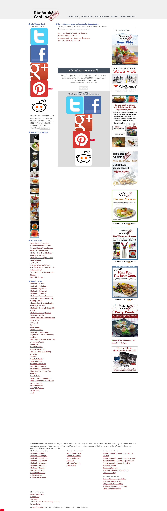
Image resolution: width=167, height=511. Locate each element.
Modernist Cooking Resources (41, 296)
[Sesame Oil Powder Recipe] (34, 146)
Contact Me (71, 465)
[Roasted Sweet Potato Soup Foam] (34, 216)
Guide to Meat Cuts (37, 349)
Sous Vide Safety (36, 347)
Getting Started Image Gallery (114, 479)
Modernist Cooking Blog (39, 332)
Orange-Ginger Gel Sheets (40, 265)
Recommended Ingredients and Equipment (74, 38)
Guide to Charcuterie (38, 477)
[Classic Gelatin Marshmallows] (34, 173)
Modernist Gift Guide (38, 465)
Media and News (36, 330)
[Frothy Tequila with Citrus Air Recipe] (34, 155)
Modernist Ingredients (38, 288)
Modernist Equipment (38, 291)
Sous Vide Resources (38, 364)
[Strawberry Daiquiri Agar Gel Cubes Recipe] (34, 233)
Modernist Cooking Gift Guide (41, 258)
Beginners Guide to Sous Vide (69, 40)
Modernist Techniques (38, 286)
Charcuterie (34, 327)
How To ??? (34, 320)
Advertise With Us (37, 342)
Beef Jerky (34, 322)
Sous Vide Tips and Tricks (40, 369)
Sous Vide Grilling (109, 473)
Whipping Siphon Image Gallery (115, 486)
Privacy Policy (35, 504)
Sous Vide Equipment (38, 366)
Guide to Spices (36, 475)
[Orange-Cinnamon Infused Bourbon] (34, 207)
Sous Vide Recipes (37, 277)
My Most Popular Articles (67, 35)
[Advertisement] (119, 406)
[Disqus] (84, 188)
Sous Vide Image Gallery (112, 481)
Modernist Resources (38, 293)
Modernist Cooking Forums (40, 313)
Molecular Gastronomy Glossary (42, 318)
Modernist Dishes (37, 315)
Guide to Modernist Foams (40, 246)
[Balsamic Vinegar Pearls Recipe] (34, 138)
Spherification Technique (39, 243)
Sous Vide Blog (35, 376)
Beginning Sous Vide (110, 468)
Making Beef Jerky (37, 470)
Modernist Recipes (37, 284)
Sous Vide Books (36, 386)
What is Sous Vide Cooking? (40, 378)
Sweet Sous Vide (36, 383)
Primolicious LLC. (38, 507)
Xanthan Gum (35, 260)
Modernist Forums (74, 456)
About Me (34, 344)
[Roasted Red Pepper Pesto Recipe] (34, 181)
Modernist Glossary (37, 468)
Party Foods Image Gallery (113, 484)
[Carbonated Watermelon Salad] (34, 199)
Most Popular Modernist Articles (42, 339)
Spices (32, 325)
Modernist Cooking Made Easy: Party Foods (119, 458)
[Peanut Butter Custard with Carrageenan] (34, 190)
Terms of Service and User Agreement (45, 501)
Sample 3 (33, 356)
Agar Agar (34, 263)
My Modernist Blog (74, 453)
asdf (32, 393)
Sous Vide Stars (36, 361)
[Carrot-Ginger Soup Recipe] (34, 225)
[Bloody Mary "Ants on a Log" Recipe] (34, 164)
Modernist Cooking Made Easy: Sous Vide (118, 461)
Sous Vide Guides (36, 359)
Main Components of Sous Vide (42, 381)
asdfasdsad (34, 390)
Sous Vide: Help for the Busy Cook (116, 470)
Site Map (33, 499)
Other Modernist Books (112, 489)
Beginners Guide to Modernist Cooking (72, 33)
